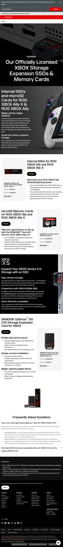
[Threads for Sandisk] (21, 523)
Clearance (18, 500)
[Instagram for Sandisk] (2, 523)
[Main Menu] (2, 17)
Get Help (49, 495)
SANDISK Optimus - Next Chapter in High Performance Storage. (15, 13)
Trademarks (35, 529)
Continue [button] (55, 9)
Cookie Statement (19, 541)
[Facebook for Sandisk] (5, 523)
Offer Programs (35, 503)
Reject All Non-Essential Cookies (38, 544)
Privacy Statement (8, 541)
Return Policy (50, 498)
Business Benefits (36, 497)
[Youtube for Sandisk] (18, 523)
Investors (3, 500)
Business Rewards (36, 500)
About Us (3, 495)
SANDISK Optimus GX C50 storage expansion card (21, 294)
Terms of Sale (44, 529)
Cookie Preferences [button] (12, 532)
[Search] (61, 17)
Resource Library (51, 500)
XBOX (3, 21)
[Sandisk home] (9, 17)
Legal (9, 529)
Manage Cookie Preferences (19, 544)
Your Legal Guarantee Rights (52, 504)
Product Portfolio (20, 497)
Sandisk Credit (35, 498)
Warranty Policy (50, 497)
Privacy (3, 529)
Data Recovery (35, 502)
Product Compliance (55, 529)
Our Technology (5, 497)
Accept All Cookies (54, 544)
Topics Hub (34, 495)
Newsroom (4, 502)
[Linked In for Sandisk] (15, 523)
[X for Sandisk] (12, 523)
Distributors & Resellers (22, 502)
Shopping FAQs (20, 503)
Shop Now (31, 174)
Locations (3, 503)
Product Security (51, 502)
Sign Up (5, 487)
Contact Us (4, 507)
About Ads (27, 529)
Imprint (3, 532)
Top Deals (18, 498)
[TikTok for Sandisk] (9, 523)
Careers (3, 505)
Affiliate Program (36, 505)
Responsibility (4, 498)
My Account (19, 495)
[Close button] (59, 2)
